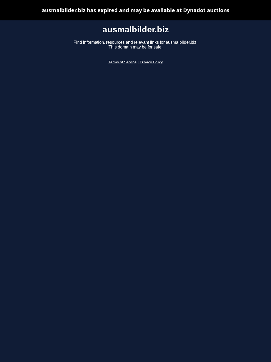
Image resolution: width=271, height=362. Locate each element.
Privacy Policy (151, 62)
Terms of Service (123, 62)
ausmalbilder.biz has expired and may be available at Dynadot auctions (135, 10)
